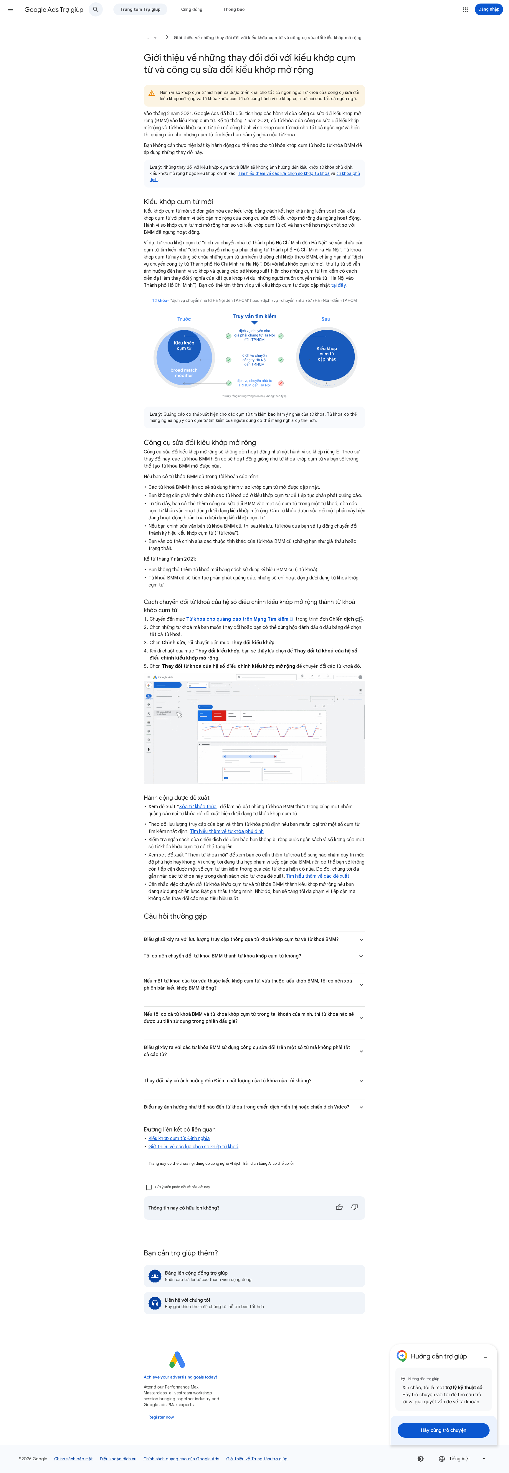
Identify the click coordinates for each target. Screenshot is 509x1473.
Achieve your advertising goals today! (180, 1377)
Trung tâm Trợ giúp (140, 9)
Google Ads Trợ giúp (53, 10)
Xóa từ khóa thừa (198, 807)
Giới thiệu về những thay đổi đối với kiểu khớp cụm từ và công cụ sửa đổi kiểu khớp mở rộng (268, 37)
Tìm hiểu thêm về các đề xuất (317, 876)
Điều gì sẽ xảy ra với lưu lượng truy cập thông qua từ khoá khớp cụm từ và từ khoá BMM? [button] (241, 939)
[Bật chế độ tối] (421, 1459)
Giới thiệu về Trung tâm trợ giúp (256, 1459)
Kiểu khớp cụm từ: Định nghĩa (179, 1138)
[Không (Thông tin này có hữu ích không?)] (355, 1208)
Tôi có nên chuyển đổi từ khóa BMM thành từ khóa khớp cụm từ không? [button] (222, 956)
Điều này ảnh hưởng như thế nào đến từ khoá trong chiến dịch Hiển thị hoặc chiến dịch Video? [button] (246, 1107)
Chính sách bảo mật (73, 1459)
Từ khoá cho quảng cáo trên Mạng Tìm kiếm (237, 619)
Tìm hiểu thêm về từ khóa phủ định (227, 831)
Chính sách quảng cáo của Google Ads (181, 1459)
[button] (11, 9)
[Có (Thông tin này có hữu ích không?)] (339, 1208)
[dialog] (443, 1394)
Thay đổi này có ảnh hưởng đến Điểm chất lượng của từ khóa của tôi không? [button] (228, 1081)
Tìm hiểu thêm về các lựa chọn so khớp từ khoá (284, 173)
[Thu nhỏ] (485, 1354)
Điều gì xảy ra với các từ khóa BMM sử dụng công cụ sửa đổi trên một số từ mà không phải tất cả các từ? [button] (247, 1051)
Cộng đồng (191, 9)
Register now (161, 1417)
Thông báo (234, 9)
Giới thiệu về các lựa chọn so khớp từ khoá (193, 1147)
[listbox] (462, 1459)
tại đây (338, 285)
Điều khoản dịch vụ (118, 1459)
